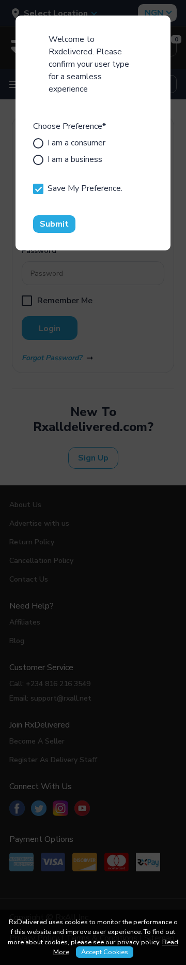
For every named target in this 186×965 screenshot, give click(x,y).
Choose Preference (69, 126)
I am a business (75, 159)
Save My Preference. (85, 188)
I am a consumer (76, 143)
